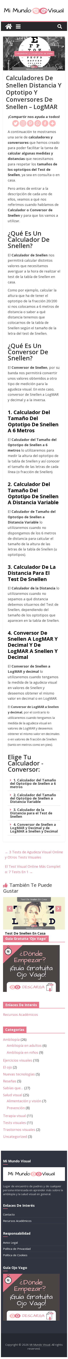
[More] (52, 123)
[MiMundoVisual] (34, 1169)
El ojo (7, 1067)
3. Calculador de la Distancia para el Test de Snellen (31, 813)
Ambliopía (11, 1039)
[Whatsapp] (37, 123)
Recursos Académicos (20, 1014)
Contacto (9, 1214)
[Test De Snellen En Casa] (34, 900)
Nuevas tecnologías (19, 1074)
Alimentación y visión (24, 1101)
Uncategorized (15, 1136)
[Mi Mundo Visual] (9, 26)
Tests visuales (14, 1122)
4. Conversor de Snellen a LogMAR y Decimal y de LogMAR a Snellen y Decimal (34, 827)
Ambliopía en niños (22, 1052)
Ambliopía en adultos (24, 1045)
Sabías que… (13, 1088)
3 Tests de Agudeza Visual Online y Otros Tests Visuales (34, 855)
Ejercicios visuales (17, 1060)
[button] (34, 783)
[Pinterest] (30, 123)
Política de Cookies (15, 1255)
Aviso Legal (10, 1242)
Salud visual (12, 1095)
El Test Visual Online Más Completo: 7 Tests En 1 (33, 869)
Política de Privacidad (17, 1249)
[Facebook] (45, 123)
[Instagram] (23, 123)
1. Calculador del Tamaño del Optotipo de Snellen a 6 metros (33, 783)
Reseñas (9, 1081)
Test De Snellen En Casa (25, 933)
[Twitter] (15, 123)
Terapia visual (14, 1115)
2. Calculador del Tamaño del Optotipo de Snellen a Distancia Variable (33, 798)
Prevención (16, 1108)
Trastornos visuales (19, 1129)
